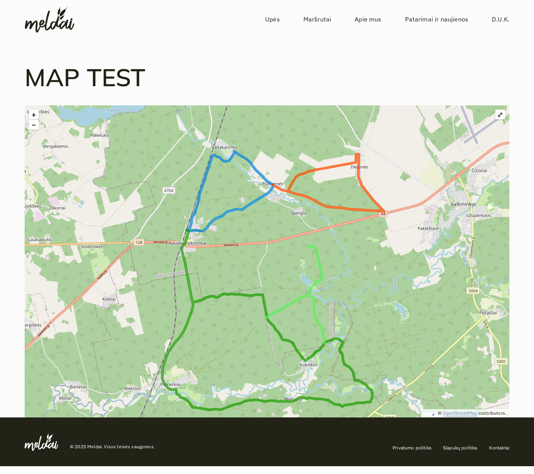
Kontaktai (499, 448)
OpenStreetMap (460, 413)
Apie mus (368, 19)
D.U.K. (500, 19)
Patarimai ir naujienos (437, 19)
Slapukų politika (460, 448)
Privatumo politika (411, 448)
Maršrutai (317, 19)
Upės (272, 19)
